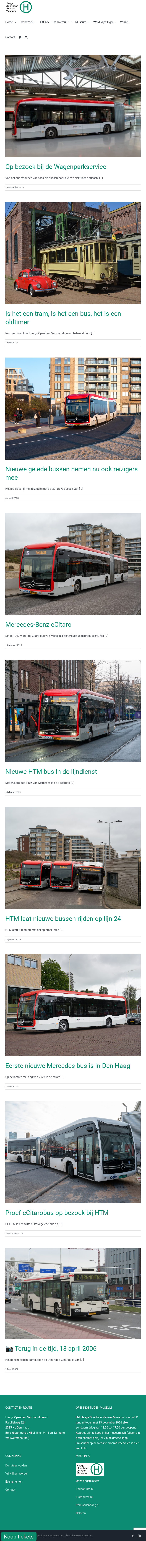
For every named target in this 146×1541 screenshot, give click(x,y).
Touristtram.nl (84, 1489)
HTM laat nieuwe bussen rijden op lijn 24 (63, 918)
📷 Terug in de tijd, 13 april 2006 (51, 1348)
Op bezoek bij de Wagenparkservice (55, 167)
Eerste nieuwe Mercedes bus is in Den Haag (67, 1066)
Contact (10, 1489)
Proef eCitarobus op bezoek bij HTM (56, 1213)
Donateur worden (16, 1465)
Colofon (81, 1513)
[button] (26, 36)
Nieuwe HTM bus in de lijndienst (51, 771)
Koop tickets (18, 1536)
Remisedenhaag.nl (87, 1505)
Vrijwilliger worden (16, 1473)
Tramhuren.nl (84, 1497)
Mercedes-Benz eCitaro (38, 624)
